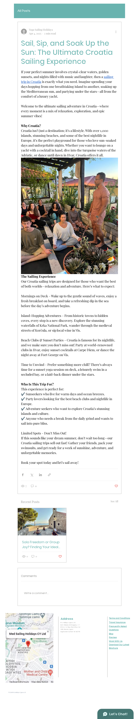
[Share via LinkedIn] (40, 474)
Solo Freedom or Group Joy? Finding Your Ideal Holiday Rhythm (41, 544)
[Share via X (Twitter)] (31, 474)
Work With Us (115, 641)
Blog (111, 634)
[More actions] (116, 31)
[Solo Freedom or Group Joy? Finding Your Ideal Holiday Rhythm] (42, 521)
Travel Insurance (117, 622)
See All (114, 501)
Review (113, 637)
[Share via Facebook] (22, 474)
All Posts (24, 11)
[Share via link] (49, 474)
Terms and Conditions (119, 618)
